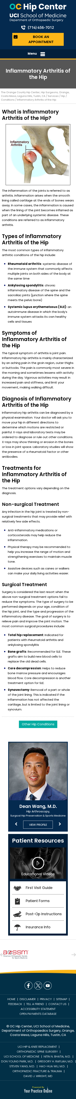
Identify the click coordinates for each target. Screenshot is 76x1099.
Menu (32, 53)
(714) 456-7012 (41, 27)
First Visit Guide (39, 887)
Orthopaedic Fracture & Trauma (37, 1071)
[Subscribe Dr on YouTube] (48, 986)
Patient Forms (38, 900)
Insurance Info (38, 927)
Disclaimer (28, 999)
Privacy (46, 999)
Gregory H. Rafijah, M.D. (55, 1061)
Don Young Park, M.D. (17, 1061)
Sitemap (61, 999)
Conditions (8, 100)
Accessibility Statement (38, 1009)
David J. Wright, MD (38, 1076)
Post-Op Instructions (44, 913)
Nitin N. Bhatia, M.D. (57, 1056)
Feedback (15, 1004)
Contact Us (57, 1004)
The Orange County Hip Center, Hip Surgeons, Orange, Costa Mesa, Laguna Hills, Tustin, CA (35, 94)
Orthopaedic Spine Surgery (37, 1051)
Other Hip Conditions (38, 724)
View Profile (38, 825)
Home (11, 999)
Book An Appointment (41, 39)
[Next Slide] (60, 824)
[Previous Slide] (16, 824)
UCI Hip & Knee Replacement (37, 1047)
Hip (63, 96)
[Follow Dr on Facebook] (29, 986)
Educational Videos (38, 874)
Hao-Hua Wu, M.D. (52, 1066)
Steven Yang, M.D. (22, 1066)
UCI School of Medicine (21, 1056)
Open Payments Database (38, 1014)
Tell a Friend (35, 1004)
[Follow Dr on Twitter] (38, 986)
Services (53, 96)
